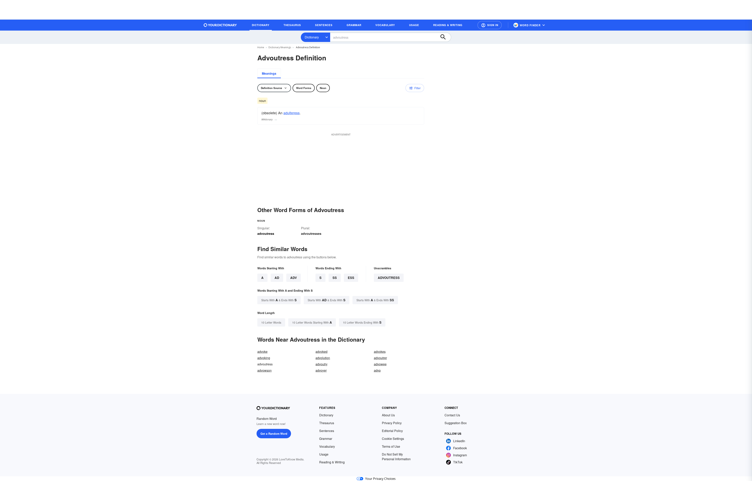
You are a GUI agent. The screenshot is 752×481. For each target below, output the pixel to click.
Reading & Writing (332, 462)
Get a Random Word (273, 434)
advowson (264, 370)
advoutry (321, 364)
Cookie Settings (393, 438)
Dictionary (312, 37)
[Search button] (445, 37)
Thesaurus (326, 423)
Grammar (325, 438)
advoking (263, 358)
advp (377, 370)
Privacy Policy (392, 423)
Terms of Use (391, 446)
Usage (323, 454)
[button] (489, 25)
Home (260, 47)
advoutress (389, 277)
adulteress (291, 112)
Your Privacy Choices (380, 478)
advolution (322, 358)
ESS (351, 277)
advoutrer (380, 358)
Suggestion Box (456, 423)
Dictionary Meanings (279, 47)
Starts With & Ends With (279, 300)
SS (335, 277)
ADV (293, 277)
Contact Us (452, 415)
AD (277, 277)
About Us (388, 415)
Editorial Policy (392, 430)
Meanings (269, 73)
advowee (380, 364)
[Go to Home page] (220, 25)
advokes (380, 351)
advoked (321, 351)
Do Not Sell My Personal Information (396, 456)
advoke (262, 351)
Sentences (326, 430)
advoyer (321, 370)
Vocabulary (327, 446)
